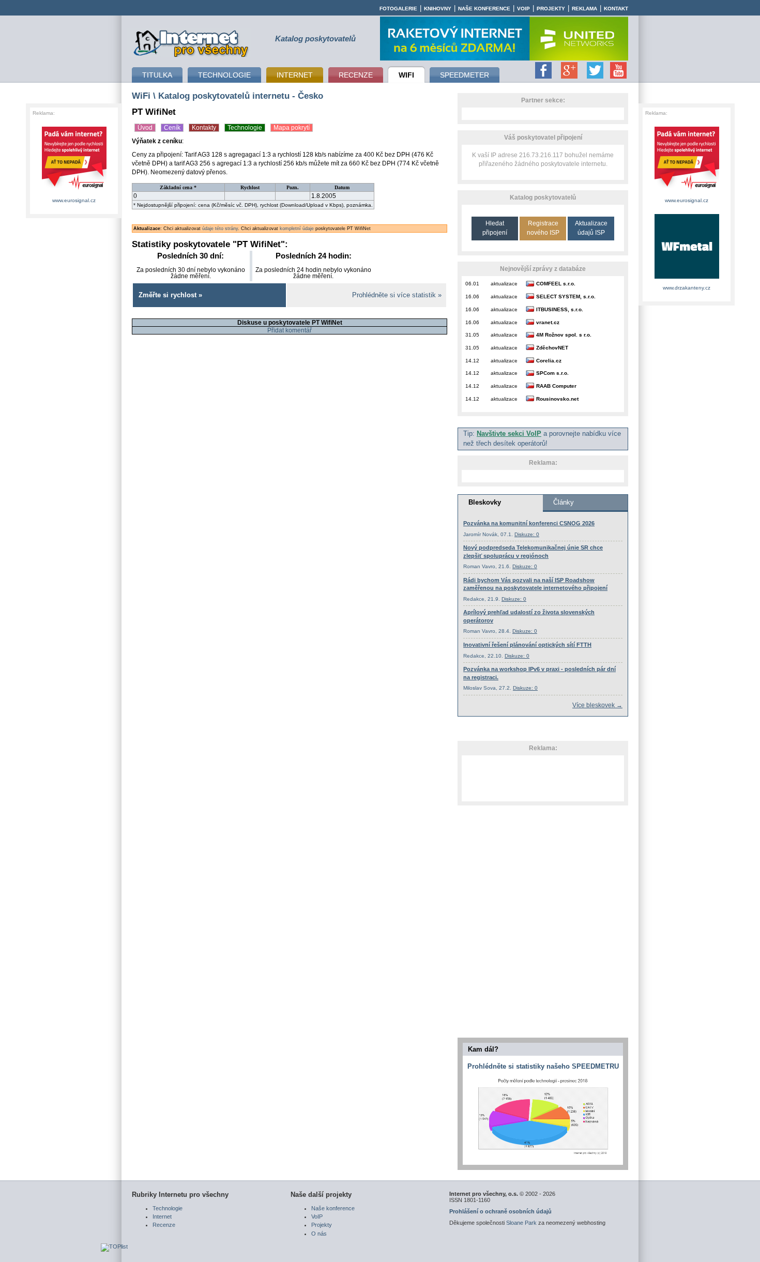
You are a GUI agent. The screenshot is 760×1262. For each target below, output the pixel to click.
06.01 (472, 283)
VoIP (523, 8)
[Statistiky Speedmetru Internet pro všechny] (543, 1155)
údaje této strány (220, 228)
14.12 (472, 360)
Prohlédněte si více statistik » (397, 295)
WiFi (141, 95)
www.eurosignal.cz (74, 200)
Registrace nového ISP (543, 227)
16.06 (472, 296)
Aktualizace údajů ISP (591, 227)
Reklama (584, 8)
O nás (319, 1233)
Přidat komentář (289, 330)
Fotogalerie (398, 8)
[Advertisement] (542, 778)
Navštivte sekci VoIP (509, 433)
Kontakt (616, 8)
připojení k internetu (191, 42)
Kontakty (204, 128)
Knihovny (437, 8)
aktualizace (504, 283)
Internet (162, 1216)
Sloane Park (521, 1223)
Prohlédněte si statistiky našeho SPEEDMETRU (543, 1066)
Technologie (244, 128)
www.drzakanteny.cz (686, 288)
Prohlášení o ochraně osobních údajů (500, 1211)
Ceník (172, 128)
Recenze (164, 1225)
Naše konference (484, 8)
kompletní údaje (297, 228)
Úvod (145, 128)
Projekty (551, 8)
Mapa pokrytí (291, 128)
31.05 (472, 335)
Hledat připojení (494, 227)
